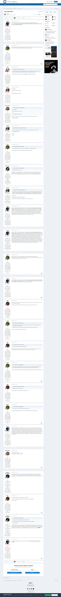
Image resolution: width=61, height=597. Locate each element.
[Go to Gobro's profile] (5, 14)
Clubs (29, 4)
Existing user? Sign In (50, 1)
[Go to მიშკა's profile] (8, 304)
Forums (4, 6)
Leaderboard (25, 4)
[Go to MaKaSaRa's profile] (8, 169)
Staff (10, 6)
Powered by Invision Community (30, 592)
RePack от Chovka (15, 117)
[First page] (4, 17)
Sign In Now (32, 572)
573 (8, 74)
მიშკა (7, 300)
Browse (5, 4)
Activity (8, 4)
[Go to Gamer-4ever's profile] (8, 108)
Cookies (33, 590)
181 (7, 480)
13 (14, 561)
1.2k (7, 52)
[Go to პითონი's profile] (8, 90)
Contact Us (29, 590)
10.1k (8, 349)
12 (13, 561)
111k (7, 28)
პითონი (7, 87)
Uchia (7, 67)
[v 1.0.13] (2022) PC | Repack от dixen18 (17, 453)
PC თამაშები (13, 14)
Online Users (14, 6)
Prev (6, 561)
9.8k (8, 94)
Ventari (32, 585)
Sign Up (56, 1)
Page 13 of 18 (29, 561)
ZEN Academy (20, 4)
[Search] (57, 4)
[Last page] (25, 17)
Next (24, 561)
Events (8, 6)
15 (17, 561)
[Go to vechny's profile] (8, 48)
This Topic (53, 4)
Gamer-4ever (7, 105)
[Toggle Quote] (12, 69)
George (7, 206)
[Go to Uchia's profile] (8, 70)
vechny (7, 45)
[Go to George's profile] (8, 24)
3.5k (8, 457)
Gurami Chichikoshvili (7, 473)
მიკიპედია (15, 4)
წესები (12, 4)
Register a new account (14, 572)
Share (35, 14)
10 (10, 561)
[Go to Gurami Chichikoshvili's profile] (8, 476)
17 (20, 561)
